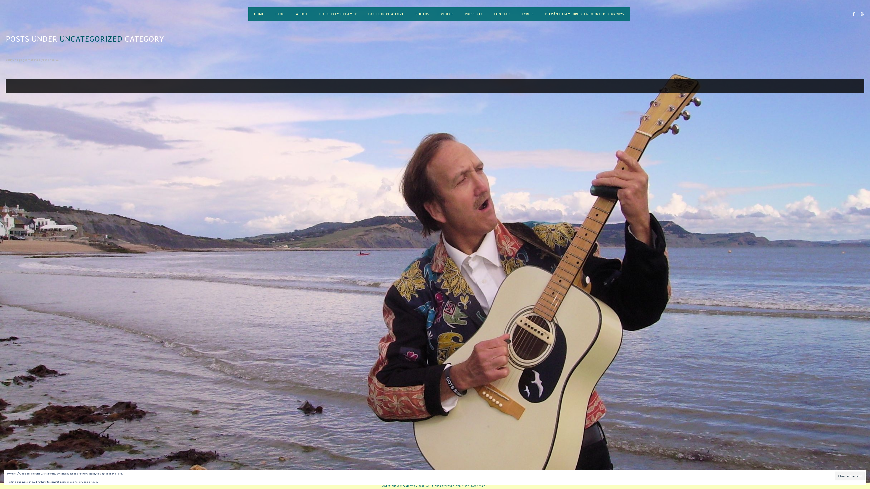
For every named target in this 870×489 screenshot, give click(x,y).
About (302, 14)
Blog (280, 14)
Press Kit (474, 14)
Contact (502, 14)
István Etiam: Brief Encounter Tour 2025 (584, 14)
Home (259, 14)
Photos (422, 14)
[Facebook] (854, 14)
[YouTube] (862, 14)
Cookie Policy (89, 482)
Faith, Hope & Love (386, 14)
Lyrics (528, 14)
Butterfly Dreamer (338, 14)
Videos (447, 14)
